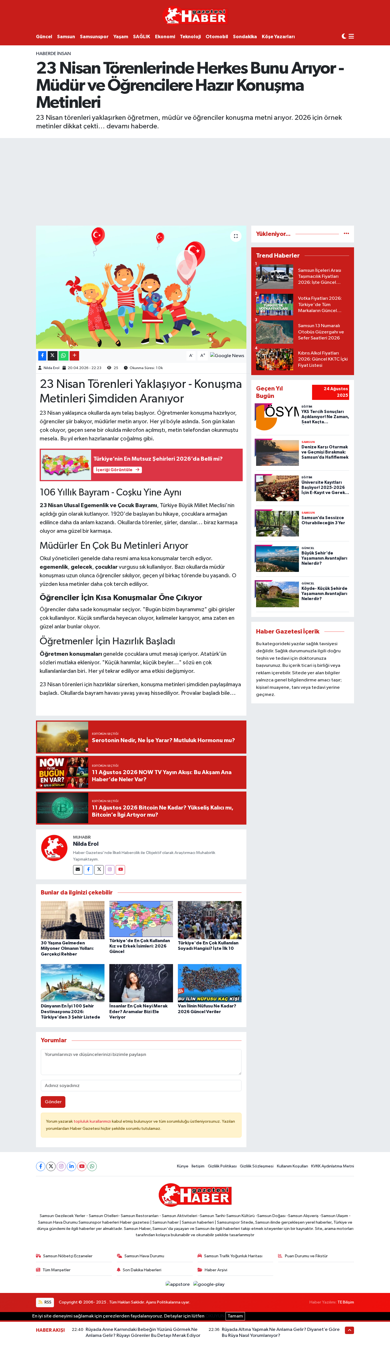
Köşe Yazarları (278, 36)
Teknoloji (190, 36)
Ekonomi (165, 36)
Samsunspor (94, 36)
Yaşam (120, 36)
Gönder (53, 1102)
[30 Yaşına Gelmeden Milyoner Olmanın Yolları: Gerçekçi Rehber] (72, 920)
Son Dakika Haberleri (142, 1270)
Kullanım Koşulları (292, 1166)
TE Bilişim (345, 1302)
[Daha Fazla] (74, 356)
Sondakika (245, 36)
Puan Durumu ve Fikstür (306, 1256)
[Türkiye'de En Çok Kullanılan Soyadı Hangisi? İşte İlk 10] (210, 920)
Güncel (44, 36)
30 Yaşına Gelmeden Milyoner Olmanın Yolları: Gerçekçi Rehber (67, 948)
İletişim (198, 1166)
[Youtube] (120, 870)
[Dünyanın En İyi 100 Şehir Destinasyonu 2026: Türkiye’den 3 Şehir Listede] (72, 983)
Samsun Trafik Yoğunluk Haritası (233, 1256)
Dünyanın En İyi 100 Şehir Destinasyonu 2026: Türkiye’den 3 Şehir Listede (70, 1011)
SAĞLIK (141, 36)
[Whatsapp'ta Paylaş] (64, 356)
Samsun (66, 36)
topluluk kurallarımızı (93, 1121)
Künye (182, 1166)
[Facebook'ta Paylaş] (42, 356)
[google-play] (209, 1284)
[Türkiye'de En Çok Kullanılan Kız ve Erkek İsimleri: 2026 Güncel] (141, 918)
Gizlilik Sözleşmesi (257, 1166)
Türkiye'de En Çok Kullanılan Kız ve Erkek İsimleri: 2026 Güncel (139, 946)
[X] (51, 1166)
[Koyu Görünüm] (344, 36)
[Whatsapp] (92, 1166)
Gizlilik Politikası (222, 1166)
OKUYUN (215, 1316)
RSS (47, 1302)
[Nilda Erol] (54, 847)
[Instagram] (109, 870)
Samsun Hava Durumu (144, 1256)
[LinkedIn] (71, 1166)
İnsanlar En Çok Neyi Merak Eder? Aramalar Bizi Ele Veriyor (138, 1011)
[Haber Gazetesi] (195, 16)
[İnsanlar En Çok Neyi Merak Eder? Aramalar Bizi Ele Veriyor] (141, 983)
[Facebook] (88, 870)
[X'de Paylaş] (52, 356)
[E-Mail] (78, 870)
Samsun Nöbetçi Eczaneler (68, 1256)
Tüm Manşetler (57, 1270)
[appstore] (178, 1284)
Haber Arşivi (216, 1270)
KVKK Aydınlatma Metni (332, 1166)
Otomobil (217, 36)
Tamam (235, 1316)
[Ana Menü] (351, 37)
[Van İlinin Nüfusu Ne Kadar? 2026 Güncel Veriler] (210, 983)
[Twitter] (99, 870)
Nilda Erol (51, 368)
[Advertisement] (195, 181)
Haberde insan (53, 53)
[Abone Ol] (227, 355)
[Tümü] (346, 234)
